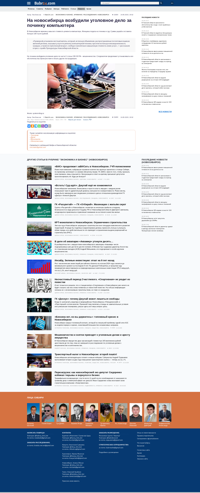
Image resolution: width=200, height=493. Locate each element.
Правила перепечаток (145, 436)
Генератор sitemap (74, 489)
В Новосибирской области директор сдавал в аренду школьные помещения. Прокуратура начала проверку (157, 228)
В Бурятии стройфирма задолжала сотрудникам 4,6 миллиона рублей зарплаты (154, 43)
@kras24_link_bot (76, 456)
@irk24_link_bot (76, 447)
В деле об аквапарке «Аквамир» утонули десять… (84, 241)
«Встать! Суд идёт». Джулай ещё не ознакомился (83, 185)
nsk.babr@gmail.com (38, 147)
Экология (84, 273)
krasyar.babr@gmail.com (78, 458)
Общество (95, 328)
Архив (88, 9)
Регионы (31, 9)
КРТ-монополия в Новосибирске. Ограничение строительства (91, 222)
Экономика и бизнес (64, 15)
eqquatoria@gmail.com (114, 440)
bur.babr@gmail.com (76, 440)
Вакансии (140, 446)
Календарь (141, 456)
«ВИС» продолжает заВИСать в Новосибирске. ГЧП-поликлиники (93, 166)
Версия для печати (74, 119)
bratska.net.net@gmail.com (44, 445)
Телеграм (35, 135)
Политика (88, 362)
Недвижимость (90, 385)
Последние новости (150, 17)
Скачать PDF (87, 119)
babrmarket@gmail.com (114, 448)
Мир (90, 273)
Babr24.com (49, 15)
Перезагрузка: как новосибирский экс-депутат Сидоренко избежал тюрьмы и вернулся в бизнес (88, 373)
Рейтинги (65, 9)
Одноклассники (37, 141)
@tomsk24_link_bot (77, 474)
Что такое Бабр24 (143, 443)
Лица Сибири (35, 397)
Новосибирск (103, 15)
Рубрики (48, 9)
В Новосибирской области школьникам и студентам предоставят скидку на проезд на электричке (156, 61)
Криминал (78, 15)
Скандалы (94, 198)
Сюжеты (39, 9)
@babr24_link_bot (41, 436)
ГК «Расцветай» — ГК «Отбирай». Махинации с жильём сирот (90, 204)
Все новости (165, 112)
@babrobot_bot (112, 438)
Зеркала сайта (142, 459)
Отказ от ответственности (146, 433)
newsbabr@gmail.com (42, 438)
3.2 (40, 489)
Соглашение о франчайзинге (148, 438)
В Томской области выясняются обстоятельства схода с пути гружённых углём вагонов (156, 25)
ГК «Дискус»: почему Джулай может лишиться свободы (87, 299)
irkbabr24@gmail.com (77, 449)
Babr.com (44, 3)
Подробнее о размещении (108, 452)
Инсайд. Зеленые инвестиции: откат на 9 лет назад (84, 260)
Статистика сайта (143, 450)
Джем (33, 137)
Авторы (56, 9)
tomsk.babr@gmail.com (77, 476)
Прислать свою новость (70, 481)
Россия (113, 362)
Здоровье (83, 179)
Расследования (90, 15)
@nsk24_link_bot (76, 465)
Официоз (88, 328)
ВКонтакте (35, 139)
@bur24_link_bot (76, 438)
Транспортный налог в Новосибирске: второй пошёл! (86, 354)
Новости (81, 9)
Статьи (73, 9)
